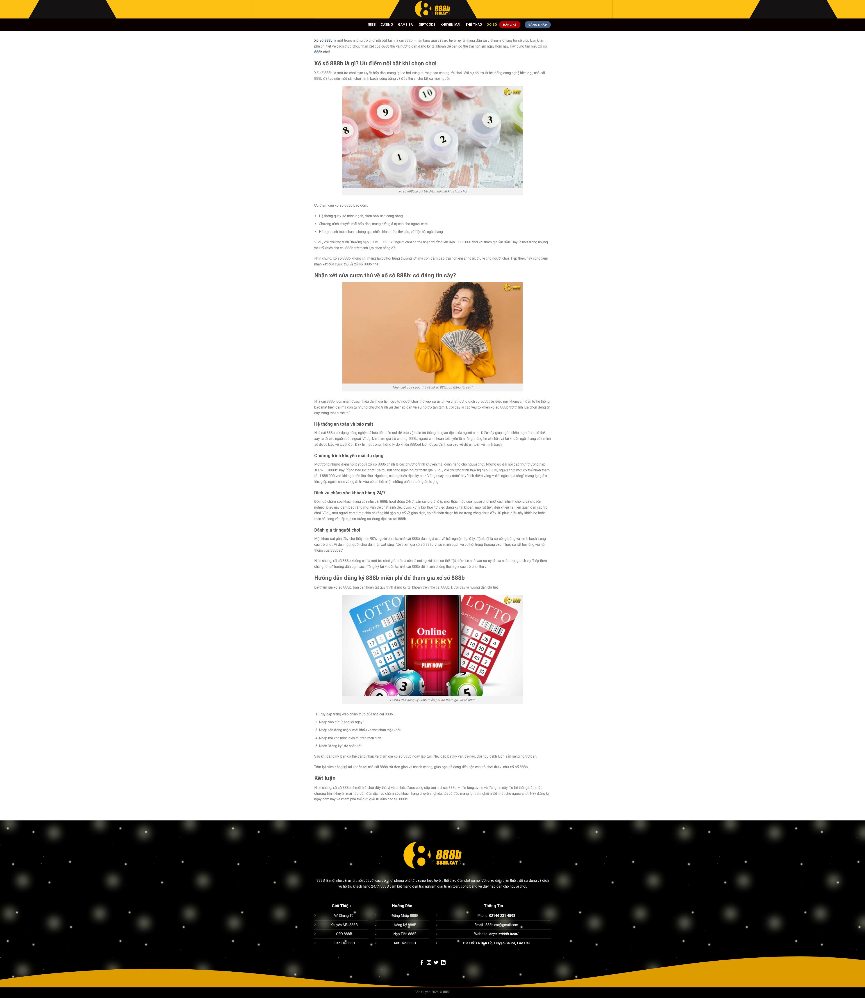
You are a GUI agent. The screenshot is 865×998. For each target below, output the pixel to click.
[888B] (432, 9)
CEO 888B (344, 934)
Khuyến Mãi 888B (344, 925)
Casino (387, 25)
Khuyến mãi (450, 25)
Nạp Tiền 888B (405, 934)
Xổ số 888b (323, 40)
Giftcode (427, 25)
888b (318, 52)
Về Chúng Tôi (344, 916)
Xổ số (492, 25)
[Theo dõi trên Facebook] (421, 963)
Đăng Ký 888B (405, 925)
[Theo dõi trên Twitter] (436, 963)
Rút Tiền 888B (405, 943)
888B (372, 25)
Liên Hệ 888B (344, 943)
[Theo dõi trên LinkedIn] (443, 963)
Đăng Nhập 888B (405, 916)
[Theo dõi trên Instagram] (429, 963)
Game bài (406, 25)
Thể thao (473, 25)
